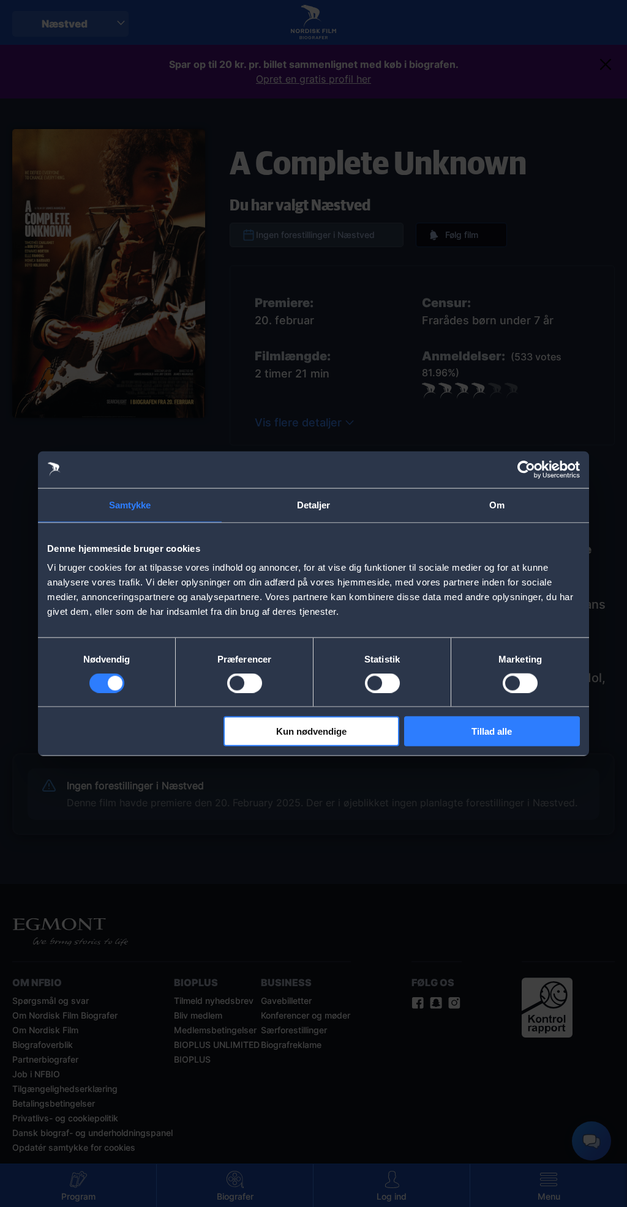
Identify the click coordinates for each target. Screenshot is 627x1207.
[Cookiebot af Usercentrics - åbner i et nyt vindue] (526, 469)
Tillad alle (491, 731)
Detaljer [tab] (314, 504)
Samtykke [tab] (130, 504)
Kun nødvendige (311, 731)
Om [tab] (497, 504)
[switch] (244, 683)
